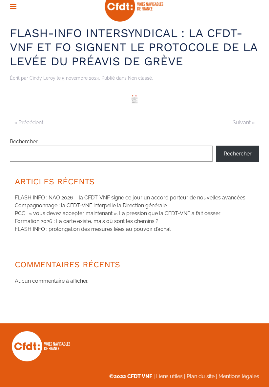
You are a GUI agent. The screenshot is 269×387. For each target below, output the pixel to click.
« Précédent (28, 122)
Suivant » (244, 122)
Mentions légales (238, 376)
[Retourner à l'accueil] (134, 6)
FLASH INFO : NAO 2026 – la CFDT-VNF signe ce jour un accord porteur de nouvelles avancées (130, 197)
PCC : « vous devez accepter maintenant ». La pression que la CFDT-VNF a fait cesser (117, 213)
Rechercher (24, 141)
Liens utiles (169, 376)
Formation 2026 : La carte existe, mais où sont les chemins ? (86, 221)
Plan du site (201, 376)
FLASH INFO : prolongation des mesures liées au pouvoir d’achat (93, 229)
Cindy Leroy (42, 78)
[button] (13, 6)
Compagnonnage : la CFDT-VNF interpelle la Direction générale (91, 205)
